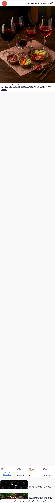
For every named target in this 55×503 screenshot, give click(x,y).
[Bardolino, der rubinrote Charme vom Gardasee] (27, 43)
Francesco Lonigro (21, 469)
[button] (53, 500)
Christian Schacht (48, 469)
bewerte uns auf (6, 476)
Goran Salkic (34, 469)
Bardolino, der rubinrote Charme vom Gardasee (16, 85)
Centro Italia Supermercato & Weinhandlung (6, 470)
